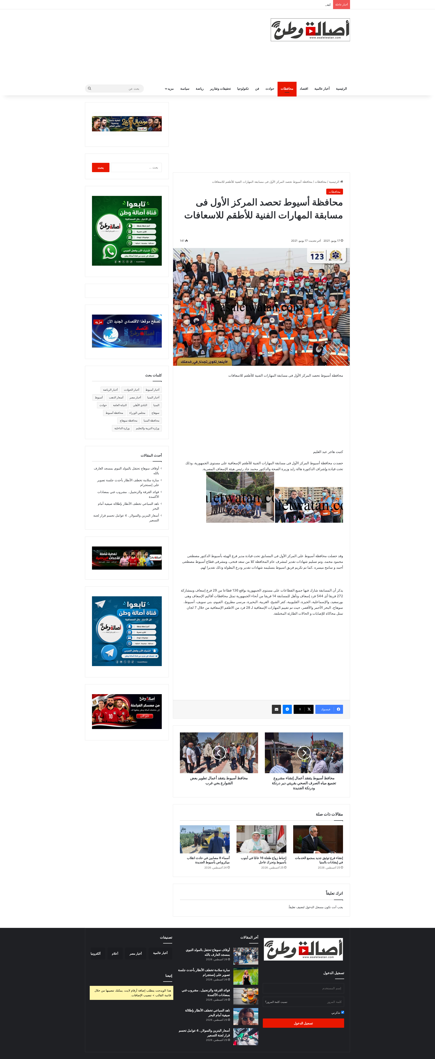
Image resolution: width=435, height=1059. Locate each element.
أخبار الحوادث (131, 389)
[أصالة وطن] (310, 29)
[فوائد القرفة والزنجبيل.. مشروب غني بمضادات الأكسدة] (245, 996)
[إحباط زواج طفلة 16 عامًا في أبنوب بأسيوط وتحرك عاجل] (261, 839)
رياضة (200, 88)
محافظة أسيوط (114, 412)
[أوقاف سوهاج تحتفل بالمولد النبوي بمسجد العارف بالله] (245, 956)
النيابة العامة (120, 405)
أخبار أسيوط (152, 389)
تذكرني (336, 1012)
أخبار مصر (135, 397)
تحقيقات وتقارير (220, 88)
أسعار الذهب (116, 397)
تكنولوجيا (243, 88)
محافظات (287, 88)
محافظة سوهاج (128, 420)
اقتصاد (304, 88)
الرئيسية (341, 88)
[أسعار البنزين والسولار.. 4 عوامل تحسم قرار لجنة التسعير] (245, 1036)
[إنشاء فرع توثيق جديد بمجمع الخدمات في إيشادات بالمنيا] (318, 839)
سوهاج (155, 412)
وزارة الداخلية (122, 428)
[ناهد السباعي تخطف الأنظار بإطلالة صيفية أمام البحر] (245, 1016)
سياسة (184, 88)
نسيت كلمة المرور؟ (276, 1002)
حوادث (270, 88)
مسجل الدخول (314, 907)
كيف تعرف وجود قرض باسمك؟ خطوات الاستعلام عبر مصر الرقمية (289, 4)
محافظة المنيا (151, 420)
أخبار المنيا (153, 397)
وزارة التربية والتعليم (147, 428)
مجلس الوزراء (137, 412)
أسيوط (99, 397)
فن (257, 88)
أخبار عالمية (322, 88)
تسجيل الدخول (303, 1023)
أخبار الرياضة (110, 389)
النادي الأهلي (140, 405)
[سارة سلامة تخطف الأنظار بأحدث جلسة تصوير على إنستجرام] (245, 976)
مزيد (171, 88)
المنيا (156, 405)
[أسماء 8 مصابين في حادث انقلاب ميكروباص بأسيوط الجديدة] (205, 839)
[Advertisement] (172, 45)
